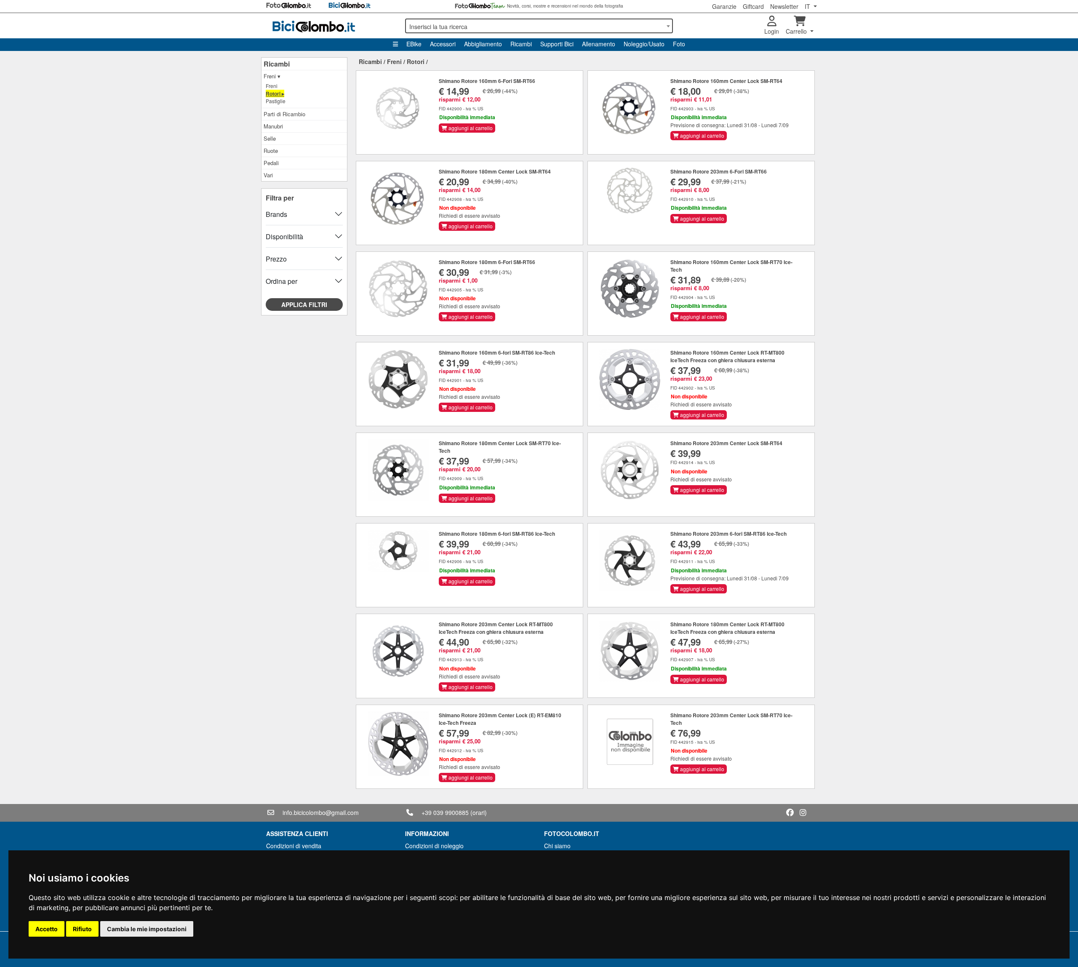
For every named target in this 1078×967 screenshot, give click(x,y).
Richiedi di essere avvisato (469, 215)
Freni (272, 85)
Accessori (443, 44)
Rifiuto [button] (82, 928)
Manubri (273, 126)
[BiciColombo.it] (330, 25)
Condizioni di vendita (293, 845)
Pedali (271, 163)
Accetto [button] (46, 928)
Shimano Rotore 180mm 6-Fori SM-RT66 (487, 262)
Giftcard (753, 6)
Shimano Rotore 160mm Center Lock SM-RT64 (726, 81)
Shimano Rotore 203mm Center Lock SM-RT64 (726, 443)
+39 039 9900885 (445, 812)
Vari (268, 175)
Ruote (271, 151)
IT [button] (808, 6)
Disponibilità (284, 236)
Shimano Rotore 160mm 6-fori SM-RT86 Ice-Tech (497, 352)
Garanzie (724, 6)
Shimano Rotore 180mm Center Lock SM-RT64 (495, 171)
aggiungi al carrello (470, 127)
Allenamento (598, 44)
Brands (276, 214)
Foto (679, 44)
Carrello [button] (797, 31)
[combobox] (539, 26)
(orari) (478, 812)
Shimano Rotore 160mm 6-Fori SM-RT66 (487, 81)
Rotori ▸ (275, 93)
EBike (414, 44)
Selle (270, 138)
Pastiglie (276, 100)
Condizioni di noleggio (434, 845)
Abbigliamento (483, 44)
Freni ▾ (272, 76)
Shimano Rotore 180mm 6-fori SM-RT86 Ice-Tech (497, 533)
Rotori (415, 61)
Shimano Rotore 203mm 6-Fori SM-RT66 (718, 171)
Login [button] (771, 31)
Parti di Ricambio (284, 114)
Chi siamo (557, 845)
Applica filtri (304, 304)
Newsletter (784, 6)
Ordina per (281, 281)
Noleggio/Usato (644, 44)
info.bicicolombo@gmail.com (321, 812)
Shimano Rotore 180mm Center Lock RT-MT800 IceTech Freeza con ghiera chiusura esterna (727, 628)
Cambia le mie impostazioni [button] (147, 928)
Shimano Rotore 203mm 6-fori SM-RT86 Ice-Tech (728, 533)
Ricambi (521, 44)
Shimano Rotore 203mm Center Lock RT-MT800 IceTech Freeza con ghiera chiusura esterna (496, 628)
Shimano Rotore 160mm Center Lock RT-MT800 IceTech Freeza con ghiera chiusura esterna (727, 356)
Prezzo (276, 259)
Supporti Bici (557, 44)
